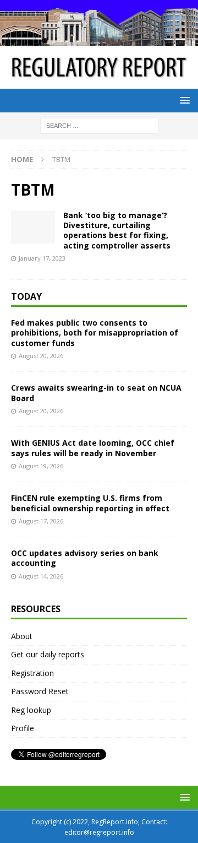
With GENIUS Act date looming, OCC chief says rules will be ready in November (92, 447)
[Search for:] (99, 125)
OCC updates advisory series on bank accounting (84, 558)
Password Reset (40, 691)
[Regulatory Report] (99, 39)
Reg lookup (31, 710)
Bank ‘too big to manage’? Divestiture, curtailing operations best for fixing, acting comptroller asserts (116, 230)
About (21, 636)
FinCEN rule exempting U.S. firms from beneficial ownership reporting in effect (90, 503)
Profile (22, 728)
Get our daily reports (47, 654)
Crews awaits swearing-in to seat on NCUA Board (96, 392)
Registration (32, 673)
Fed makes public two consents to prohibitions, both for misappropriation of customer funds (94, 332)
